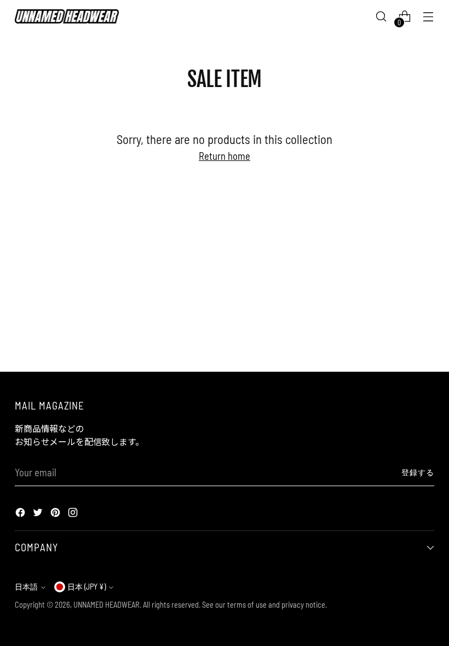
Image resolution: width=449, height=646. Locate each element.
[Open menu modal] (428, 16)
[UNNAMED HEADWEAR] (67, 16)
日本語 (26, 586)
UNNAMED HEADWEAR (106, 604)
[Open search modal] (381, 16)
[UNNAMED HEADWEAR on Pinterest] (56, 514)
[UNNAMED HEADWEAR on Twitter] (38, 514)
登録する (417, 472)
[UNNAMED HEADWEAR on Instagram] (73, 514)
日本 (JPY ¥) (86, 586)
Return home (224, 155)
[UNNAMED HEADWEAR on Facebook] (21, 514)
